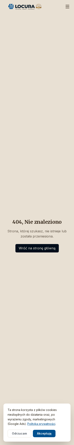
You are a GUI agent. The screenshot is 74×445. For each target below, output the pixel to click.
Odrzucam (19, 433)
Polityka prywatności (41, 424)
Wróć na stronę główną (37, 248)
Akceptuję (44, 433)
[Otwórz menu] (67, 6)
